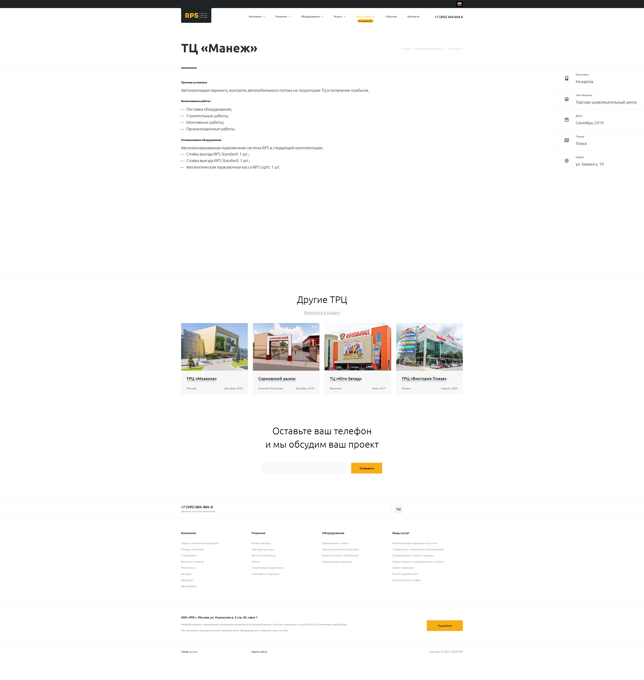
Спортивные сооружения (267, 567)
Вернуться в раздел (322, 312)
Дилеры (186, 573)
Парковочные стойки (335, 543)
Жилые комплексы (264, 555)
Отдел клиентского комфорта (200, 543)
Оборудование (310, 16)
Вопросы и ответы (192, 561)
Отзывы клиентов (192, 549)
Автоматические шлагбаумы (340, 555)
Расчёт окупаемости (405, 573)
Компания (255, 16)
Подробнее (445, 625)
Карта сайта (259, 651)
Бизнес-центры (261, 543)
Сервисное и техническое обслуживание (418, 549)
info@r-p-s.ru (189, 651)
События (391, 16)
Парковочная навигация (337, 561)
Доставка (187, 580)
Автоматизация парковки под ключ (415, 543)
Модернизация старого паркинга (413, 555)
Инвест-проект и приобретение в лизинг (418, 561)
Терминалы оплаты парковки (340, 549)
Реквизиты (188, 567)
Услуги (338, 16)
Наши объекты (365, 16)
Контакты (413, 16)
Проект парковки (403, 567)
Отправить (367, 468)
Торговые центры (263, 549)
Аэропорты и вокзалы (265, 573)
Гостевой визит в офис (406, 580)
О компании (189, 555)
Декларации (189, 586)
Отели (256, 561)
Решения (282, 16)
